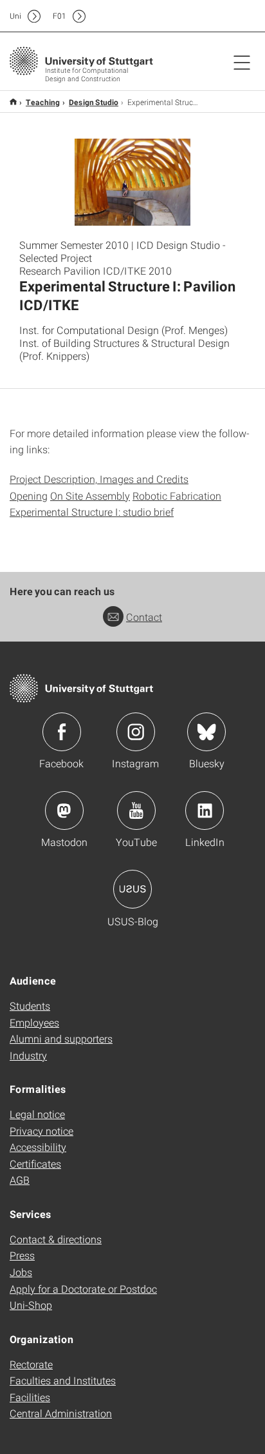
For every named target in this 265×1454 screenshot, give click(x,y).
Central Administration (61, 1413)
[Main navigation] (241, 61)
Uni (15, 16)
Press (22, 1255)
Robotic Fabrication (176, 495)
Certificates (35, 1163)
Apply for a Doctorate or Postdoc (83, 1288)
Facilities (30, 1397)
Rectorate (31, 1364)
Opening (29, 495)
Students (30, 1005)
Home (13, 101)
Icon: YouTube (136, 810)
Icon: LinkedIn (204, 810)
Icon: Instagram (135, 731)
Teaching (43, 102)
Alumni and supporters (61, 1038)
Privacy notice (41, 1130)
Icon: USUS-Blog (132, 889)
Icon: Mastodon (64, 810)
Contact (144, 617)
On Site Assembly (90, 495)
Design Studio (93, 102)
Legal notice (37, 1114)
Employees (34, 1022)
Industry (28, 1055)
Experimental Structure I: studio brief (92, 511)
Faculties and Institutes (63, 1380)
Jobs (21, 1272)
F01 (59, 16)
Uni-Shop (31, 1305)
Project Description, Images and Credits (99, 479)
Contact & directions (56, 1239)
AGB (20, 1179)
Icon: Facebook (61, 731)
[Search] (228, 16)
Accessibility (38, 1147)
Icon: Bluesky (206, 731)
